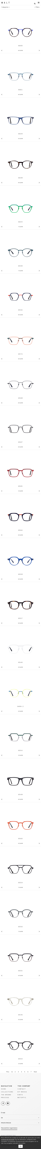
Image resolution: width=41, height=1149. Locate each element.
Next (35, 1072)
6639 (20, 134)
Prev (7, 1072)
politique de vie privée (7, 1139)
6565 (20, 486)
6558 (20, 574)
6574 (20, 354)
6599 (20, 266)
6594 (20, 310)
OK (20, 1146)
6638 (20, 178)
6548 (20, 794)
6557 (20, 618)
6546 (20, 662)
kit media (22, 1092)
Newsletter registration (9, 1128)
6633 (20, 222)
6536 (20, 1015)
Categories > (5, 7)
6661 (20, 90)
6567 (20, 442)
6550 (20, 1059)
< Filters (37, 7)
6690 (20, 46)
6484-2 (20, 706)
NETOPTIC (22, 1097)
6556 (20, 927)
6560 (20, 839)
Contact (22, 1089)
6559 (20, 883)
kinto (20, 1094)
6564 (20, 530)
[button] (20, 1118)
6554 (20, 750)
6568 (20, 398)
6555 (20, 971)
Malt (5, 2)
